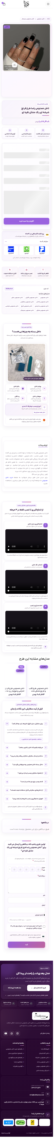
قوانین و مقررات (17, 1066)
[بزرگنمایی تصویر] (14, 64)
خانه (48, 19)
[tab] (43, 445)
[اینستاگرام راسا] (17, 1033)
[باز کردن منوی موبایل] (48, 4)
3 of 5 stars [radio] (26, 869)
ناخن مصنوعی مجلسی (11, 306)
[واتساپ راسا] (11, 1033)
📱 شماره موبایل (40, 915)
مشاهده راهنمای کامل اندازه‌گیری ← (31, 739)
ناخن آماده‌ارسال (44, 1053)
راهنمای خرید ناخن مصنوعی (14, 1049)
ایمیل (43, 905)
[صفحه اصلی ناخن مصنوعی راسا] (41, 1016)
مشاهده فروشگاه (14, 988)
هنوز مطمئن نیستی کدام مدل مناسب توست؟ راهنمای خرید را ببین (26, 995)
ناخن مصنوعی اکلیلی (31, 297)
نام (44, 895)
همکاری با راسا (18, 1062)
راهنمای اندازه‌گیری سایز (15, 1053)
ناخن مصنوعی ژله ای (42, 302)
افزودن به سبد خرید (26, 221)
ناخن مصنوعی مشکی (42, 310)
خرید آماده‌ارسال (38, 988)
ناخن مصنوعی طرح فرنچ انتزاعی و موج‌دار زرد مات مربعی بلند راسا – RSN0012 (14, 692)
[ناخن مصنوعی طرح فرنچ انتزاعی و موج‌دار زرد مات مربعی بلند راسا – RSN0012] (14, 675)
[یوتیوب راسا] (5, 1033)
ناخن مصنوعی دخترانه (42, 1058)
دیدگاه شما (41, 876)
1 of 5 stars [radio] (14, 869)
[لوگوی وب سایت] (26, 4)
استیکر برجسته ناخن (42, 1070)
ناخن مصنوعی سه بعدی (41, 306)
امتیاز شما (43, 869)
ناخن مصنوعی (40, 19)
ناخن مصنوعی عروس (42, 1066)
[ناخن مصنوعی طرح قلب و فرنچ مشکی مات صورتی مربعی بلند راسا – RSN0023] (38, 675)
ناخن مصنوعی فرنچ (26, 306)
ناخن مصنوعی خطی (17, 297)
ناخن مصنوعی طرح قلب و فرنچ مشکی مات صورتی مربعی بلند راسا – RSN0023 (38, 692)
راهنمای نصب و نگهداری (15, 1058)
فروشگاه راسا (45, 1049)
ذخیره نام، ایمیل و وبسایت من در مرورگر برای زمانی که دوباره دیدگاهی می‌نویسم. (26, 927)
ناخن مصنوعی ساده (43, 1062)
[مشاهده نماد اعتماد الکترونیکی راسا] (44, 1122)
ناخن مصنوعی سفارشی (27, 302)
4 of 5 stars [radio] (32, 869)
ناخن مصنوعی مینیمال (28, 19)
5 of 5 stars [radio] (38, 869)
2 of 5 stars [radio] (20, 869)
